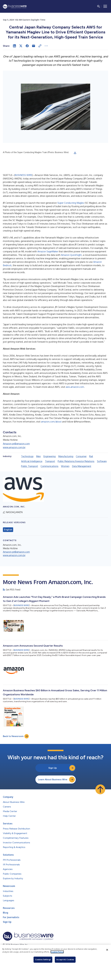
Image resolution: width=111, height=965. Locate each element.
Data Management (81, 466)
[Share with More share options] (46, 46)
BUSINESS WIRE (23, 175)
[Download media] (75, 153)
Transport (50, 461)
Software (102, 461)
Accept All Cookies (65, 959)
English (8, 529)
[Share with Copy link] (40, 46)
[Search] (98, 6)
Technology (27, 456)
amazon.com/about (51, 421)
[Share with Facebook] (27, 46)
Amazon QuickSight (71, 254)
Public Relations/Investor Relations (76, 461)
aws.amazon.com (75, 386)
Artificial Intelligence (31, 461)
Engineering (49, 456)
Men (38, 456)
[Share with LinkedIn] (14, 46)
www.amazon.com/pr (14, 447)
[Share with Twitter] (20, 46)
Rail (91, 456)
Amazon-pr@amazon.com (16, 443)
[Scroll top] (100, 789)
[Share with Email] (33, 46)
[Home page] (15, 6)
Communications (49, 466)
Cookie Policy (57, 952)
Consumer (81, 456)
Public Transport (29, 466)
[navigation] (105, 6)
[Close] (107, 950)
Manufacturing (65, 456)
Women (65, 466)
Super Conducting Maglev (70, 202)
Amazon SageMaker (47, 251)
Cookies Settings (43, 959)
